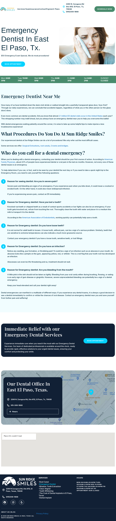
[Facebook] (4, 502)
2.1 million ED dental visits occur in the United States (81, 116)
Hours (15, 411)
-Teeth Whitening (46, 491)
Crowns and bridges (59, 146)
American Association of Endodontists (38, 217)
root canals (45, 146)
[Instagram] (13, 502)
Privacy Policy (42, 513)
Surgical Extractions (30, 146)
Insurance (34, 9)
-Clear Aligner (45, 489)
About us (5, 512)
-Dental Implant (45, 498)
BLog (13, 512)
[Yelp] (21, 502)
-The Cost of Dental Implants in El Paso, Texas (55, 494)
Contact (42, 9)
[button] (33, 411)
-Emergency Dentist (47, 484)
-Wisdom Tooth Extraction (50, 486)
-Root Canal (44, 482)
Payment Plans (53, 9)
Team (27, 9)
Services (21, 9)
